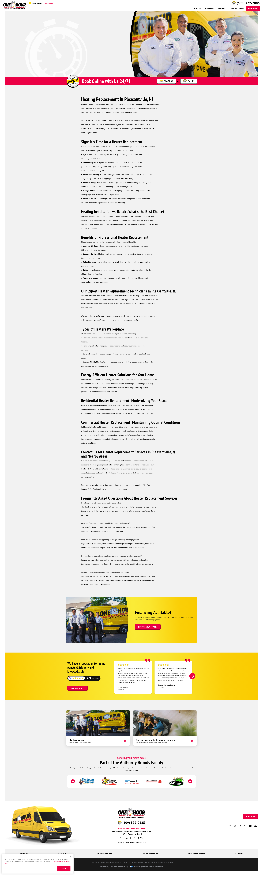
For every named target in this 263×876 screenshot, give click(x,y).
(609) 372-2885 (248, 3)
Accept (64, 868)
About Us (221, 9)
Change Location (48, 3)
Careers (239, 853)
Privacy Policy (123, 867)
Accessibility (104, 867)
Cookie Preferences (59, 861)
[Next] (192, 676)
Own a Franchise (150, 853)
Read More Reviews (77, 688)
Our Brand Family (196, 853)
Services (197, 9)
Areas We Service (236, 9)
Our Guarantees (104, 853)
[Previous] (73, 781)
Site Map (114, 867)
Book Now (252, 8)
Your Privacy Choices (140, 867)
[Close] (70, 856)
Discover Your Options (147, 627)
